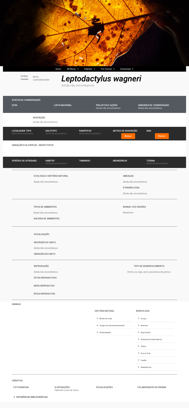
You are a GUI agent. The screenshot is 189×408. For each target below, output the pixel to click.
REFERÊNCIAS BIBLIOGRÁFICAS (32, 397)
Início (58, 69)
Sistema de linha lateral (151, 339)
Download (125, 69)
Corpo (143, 318)
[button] (128, 136)
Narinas (144, 325)
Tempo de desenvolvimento (111, 325)
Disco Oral (145, 353)
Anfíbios (71, 69)
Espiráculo (145, 332)
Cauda (143, 360)
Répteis (88, 69)
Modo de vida (105, 318)
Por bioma (106, 69)
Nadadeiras (146, 367)
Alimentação (105, 332)
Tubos (143, 346)
